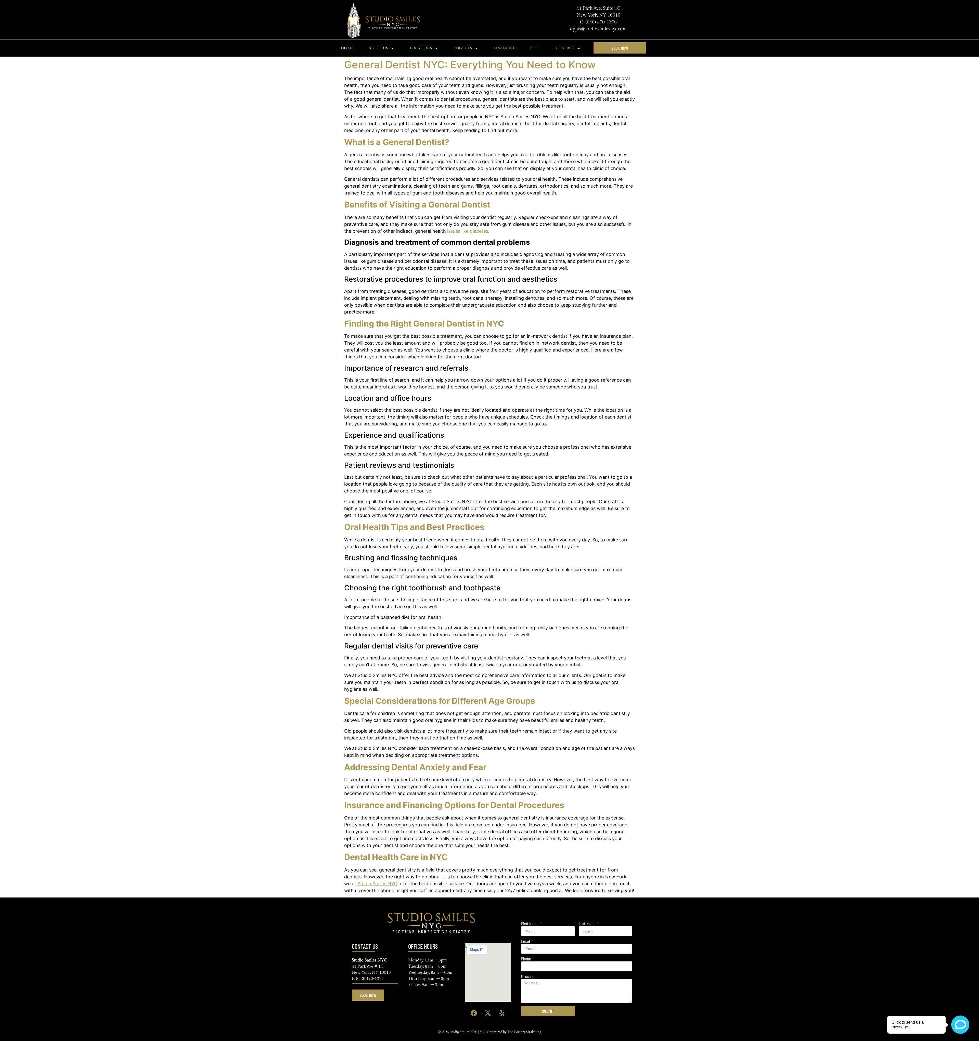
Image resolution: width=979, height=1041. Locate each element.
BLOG (535, 48)
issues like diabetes (467, 231)
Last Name (587, 923)
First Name (530, 923)
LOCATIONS (421, 48)
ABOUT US (378, 48)
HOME (347, 48)
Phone (526, 958)
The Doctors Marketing (524, 1032)
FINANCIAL (504, 48)
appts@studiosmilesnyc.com (598, 29)
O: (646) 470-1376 (598, 22)
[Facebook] (473, 1013)
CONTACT (565, 48)
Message (527, 976)
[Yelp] (501, 1013)
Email (526, 941)
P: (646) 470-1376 (368, 978)
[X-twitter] (487, 1013)
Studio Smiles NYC (377, 883)
